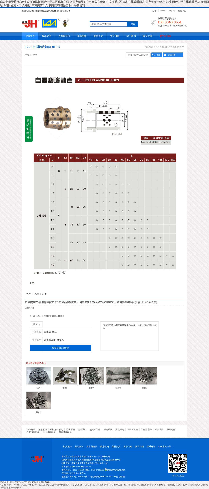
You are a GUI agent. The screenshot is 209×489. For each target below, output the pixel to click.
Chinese (163, 10)
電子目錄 (114, 36)
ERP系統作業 (164, 446)
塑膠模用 (42, 429)
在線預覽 (171, 55)
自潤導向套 (29, 308)
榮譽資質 (98, 36)
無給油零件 (178, 47)
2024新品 (30, 429)
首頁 (157, 47)
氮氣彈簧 (119, 429)
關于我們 (131, 36)
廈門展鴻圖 (165, 36)
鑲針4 (118, 388)
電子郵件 (36, 340)
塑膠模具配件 (65, 432)
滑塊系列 (70, 429)
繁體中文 (182, 11)
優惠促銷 (81, 36)
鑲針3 (144, 388)
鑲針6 (91, 388)
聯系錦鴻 (147, 36)
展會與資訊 (64, 36)
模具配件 (46, 36)
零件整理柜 (146, 429)
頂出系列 (82, 429)
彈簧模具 (108, 429)
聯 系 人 (36, 324)
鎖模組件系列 (56, 429)
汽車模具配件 (32, 432)
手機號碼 (36, 332)
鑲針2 (38, 412)
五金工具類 (132, 429)
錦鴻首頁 (30, 36)
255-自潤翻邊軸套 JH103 (43, 47)
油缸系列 (159, 429)
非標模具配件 (49, 432)
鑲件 (39, 388)
